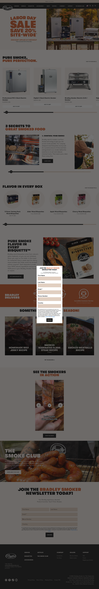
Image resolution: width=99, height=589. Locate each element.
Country (40, 303)
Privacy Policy (48, 316)
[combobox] (40, 299)
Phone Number (43, 296)
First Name (41, 275)
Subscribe (49, 320)
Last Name (41, 282)
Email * (40, 289)
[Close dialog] (61, 266)
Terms (53, 316)
